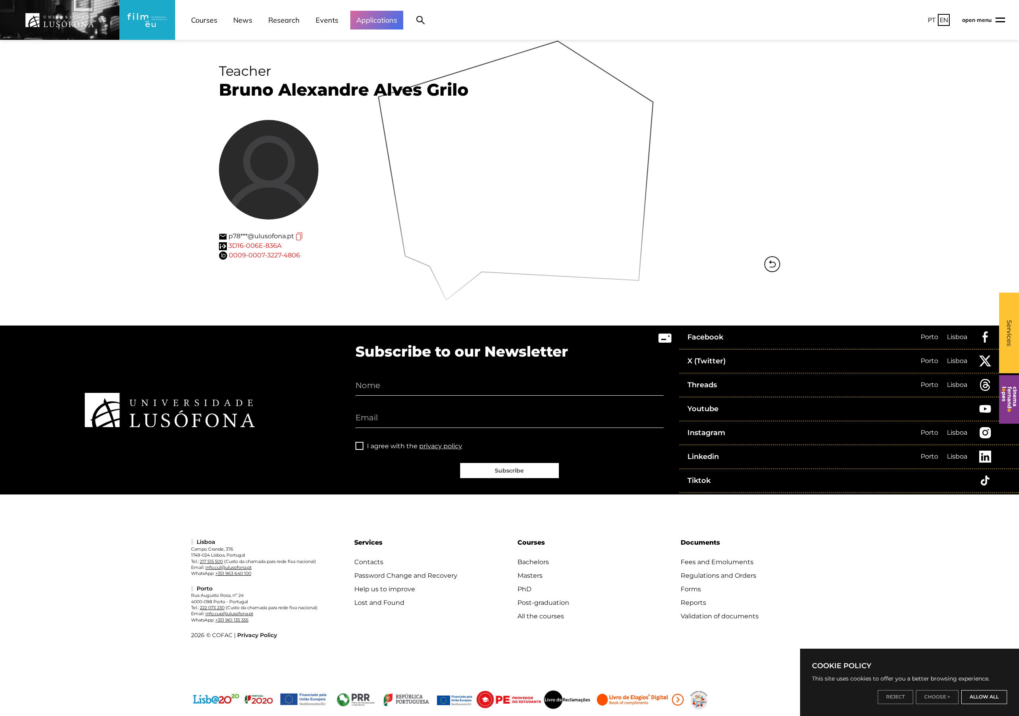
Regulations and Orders (718, 575)
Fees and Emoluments (717, 562)
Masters (530, 575)
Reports (693, 602)
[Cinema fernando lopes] (1009, 399)
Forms (691, 589)
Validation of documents (720, 616)
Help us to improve (384, 589)
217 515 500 (211, 561)
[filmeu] (147, 20)
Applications (376, 20)
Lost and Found (379, 602)
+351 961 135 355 (231, 620)
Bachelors (533, 562)
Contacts (368, 562)
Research (284, 20)
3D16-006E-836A (254, 245)
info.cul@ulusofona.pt (228, 567)
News (242, 20)
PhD (524, 589)
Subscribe (509, 470)
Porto (929, 337)
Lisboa (957, 337)
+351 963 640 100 (233, 573)
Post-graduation (543, 602)
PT (932, 20)
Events (327, 20)
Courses (204, 20)
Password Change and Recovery (405, 575)
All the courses (540, 616)
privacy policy (440, 446)
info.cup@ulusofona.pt (229, 613)
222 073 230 (212, 607)
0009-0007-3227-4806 (264, 255)
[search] (420, 20)
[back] (772, 264)
